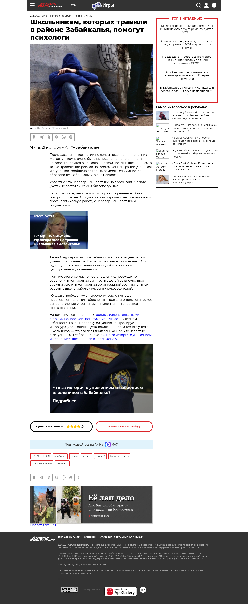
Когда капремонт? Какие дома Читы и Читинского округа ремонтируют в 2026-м (186, 29)
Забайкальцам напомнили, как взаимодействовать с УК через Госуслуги (186, 76)
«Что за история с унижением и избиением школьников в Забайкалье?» (101, 337)
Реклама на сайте (69, 537)
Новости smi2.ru (43, 525)
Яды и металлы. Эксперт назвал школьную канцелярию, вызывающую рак (191, 179)
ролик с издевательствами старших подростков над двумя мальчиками (94, 317)
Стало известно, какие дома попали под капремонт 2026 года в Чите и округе (186, 45)
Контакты (90, 537)
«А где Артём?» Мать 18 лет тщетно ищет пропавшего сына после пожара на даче (193, 166)
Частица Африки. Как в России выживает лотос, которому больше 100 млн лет (193, 140)
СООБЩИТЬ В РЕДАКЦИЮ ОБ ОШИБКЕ (121, 537)
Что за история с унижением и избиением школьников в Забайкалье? (98, 390)
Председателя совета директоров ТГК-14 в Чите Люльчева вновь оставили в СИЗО (187, 60)
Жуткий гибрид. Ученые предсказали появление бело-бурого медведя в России (195, 153)
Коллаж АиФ (61, 128)
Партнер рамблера (91, 589)
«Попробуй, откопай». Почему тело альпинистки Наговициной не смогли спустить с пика (193, 115)
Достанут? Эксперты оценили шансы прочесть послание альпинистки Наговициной (194, 128)
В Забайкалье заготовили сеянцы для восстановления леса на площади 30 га (187, 91)
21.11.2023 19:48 (38, 15)
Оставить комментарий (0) (124, 426)
